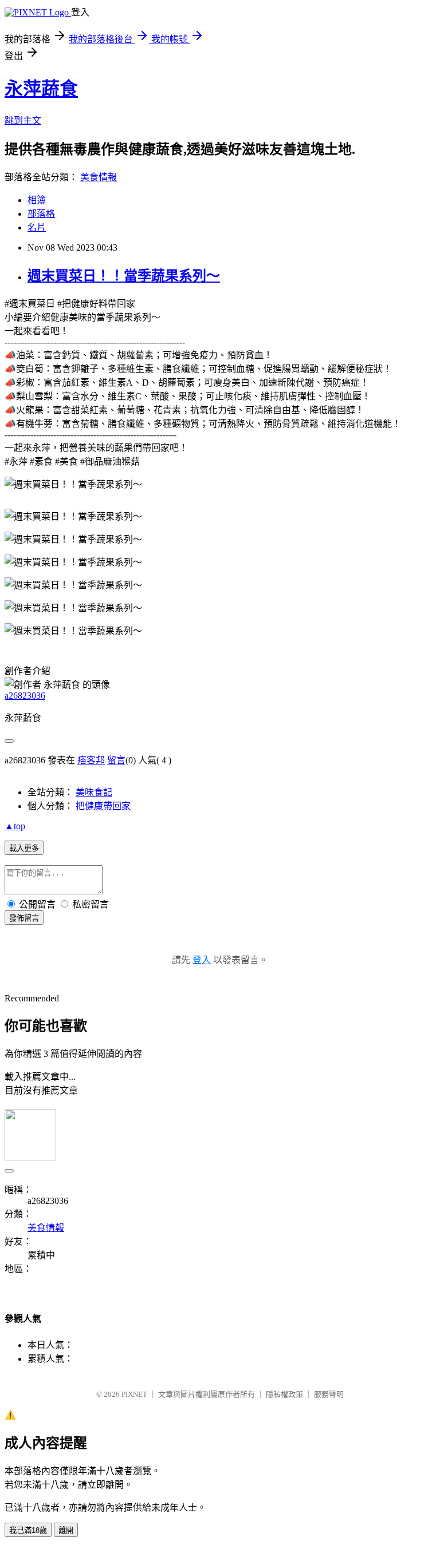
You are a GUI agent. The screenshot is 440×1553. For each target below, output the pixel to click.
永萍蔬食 (41, 88)
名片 (37, 227)
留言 (116, 760)
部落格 (41, 214)
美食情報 (98, 177)
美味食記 (94, 792)
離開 (65, 1530)
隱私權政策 (284, 1394)
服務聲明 (329, 1394)
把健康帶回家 (103, 806)
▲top (15, 826)
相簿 (37, 200)
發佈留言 (24, 918)
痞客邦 (91, 760)
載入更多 (24, 848)
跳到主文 (23, 120)
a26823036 (25, 695)
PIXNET (134, 1394)
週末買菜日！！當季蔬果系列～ (124, 275)
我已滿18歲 (28, 1530)
